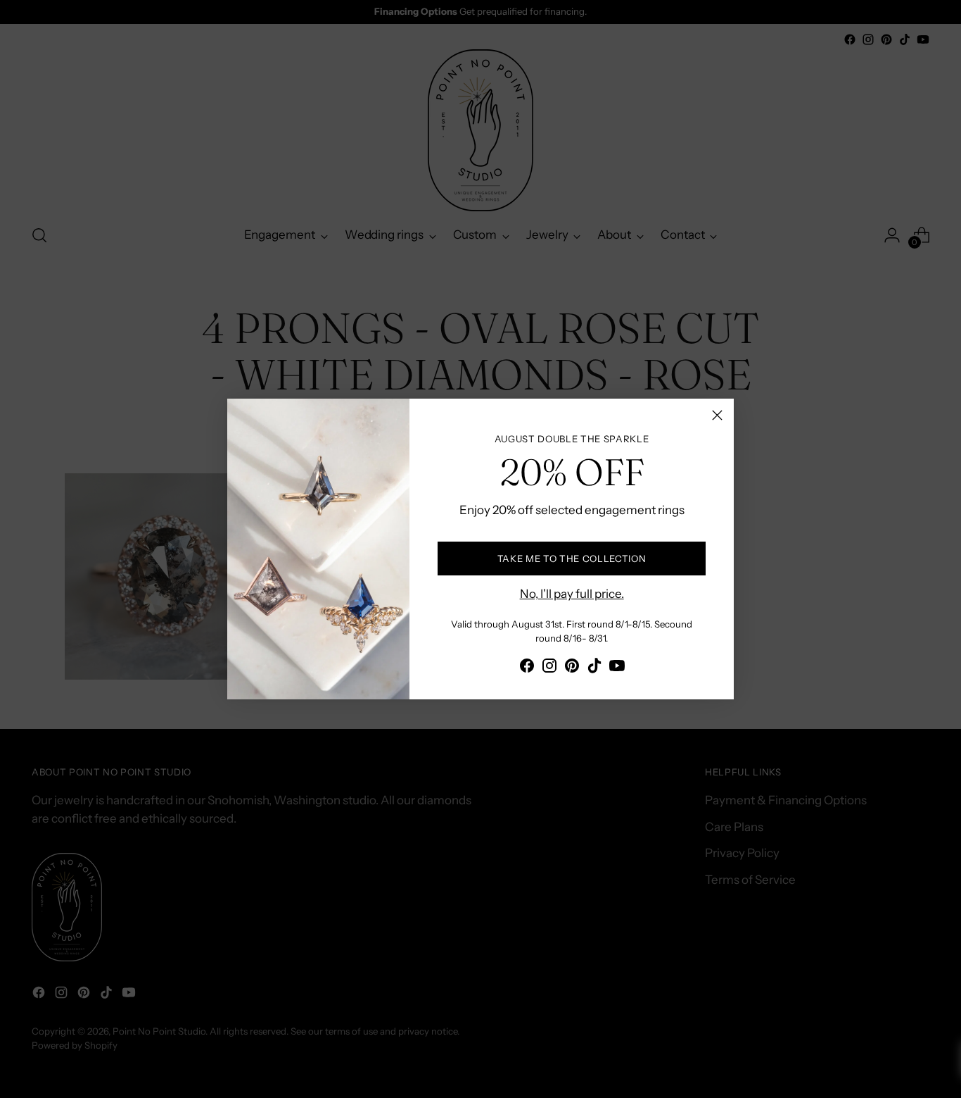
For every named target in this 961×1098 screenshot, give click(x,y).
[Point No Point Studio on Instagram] (549, 668)
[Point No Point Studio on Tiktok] (594, 668)
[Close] (717, 415)
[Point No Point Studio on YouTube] (617, 668)
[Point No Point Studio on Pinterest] (572, 668)
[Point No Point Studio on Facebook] (526, 668)
